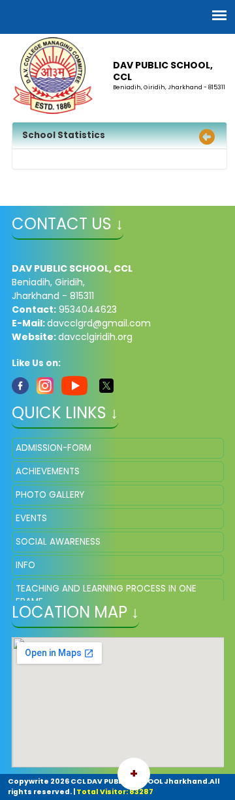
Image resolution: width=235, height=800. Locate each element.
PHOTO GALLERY (50, 495)
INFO (25, 565)
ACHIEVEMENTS (48, 471)
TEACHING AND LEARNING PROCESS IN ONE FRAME (106, 595)
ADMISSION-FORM (53, 448)
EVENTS (31, 518)
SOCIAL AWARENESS (58, 542)
